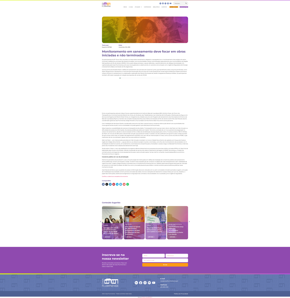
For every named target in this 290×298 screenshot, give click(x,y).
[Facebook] (163, 3)
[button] (103, 184)
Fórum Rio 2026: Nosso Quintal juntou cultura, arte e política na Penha (154, 229)
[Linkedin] (160, 3)
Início (125, 7)
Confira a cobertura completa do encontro (115, 176)
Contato (164, 7)
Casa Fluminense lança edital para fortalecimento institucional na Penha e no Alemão (176, 230)
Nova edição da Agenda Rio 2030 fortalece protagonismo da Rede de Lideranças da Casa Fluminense (132, 230)
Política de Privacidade (181, 294)
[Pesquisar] (186, 3)
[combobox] (179, 3)
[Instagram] (165, 3)
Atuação (137, 7)
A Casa (131, 7)
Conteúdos (147, 7)
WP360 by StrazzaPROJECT (147, 297)
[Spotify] (168, 3)
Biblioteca (156, 7)
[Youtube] (170, 3)
